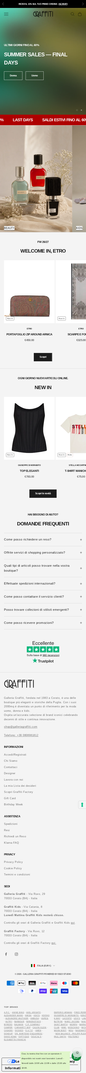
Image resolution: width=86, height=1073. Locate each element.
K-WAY (57, 1018)
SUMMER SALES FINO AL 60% (43, 4)
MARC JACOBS (72, 1022)
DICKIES (19, 1031)
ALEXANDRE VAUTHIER (16, 1018)
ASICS (37, 1015)
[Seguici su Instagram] (16, 954)
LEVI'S (77, 1018)
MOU (71, 1031)
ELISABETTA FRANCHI (15, 1040)
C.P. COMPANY (32, 1025)
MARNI (82, 1025)
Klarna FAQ (11, 842)
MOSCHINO (73, 1028)
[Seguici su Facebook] (6, 954)
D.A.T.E (29, 1031)
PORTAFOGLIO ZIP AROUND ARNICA (29, 334)
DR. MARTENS (22, 1034)
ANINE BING (18, 1012)
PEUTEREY (73, 1037)
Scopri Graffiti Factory (18, 791)
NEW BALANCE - (63, 1034)
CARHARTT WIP (22, 1028)
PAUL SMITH (60, 1037)
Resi (7, 830)
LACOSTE (67, 1018)
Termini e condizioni (17, 874)
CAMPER (8, 1028)
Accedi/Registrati (15, 754)
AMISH (28, 1015)
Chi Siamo (10, 760)
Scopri (43, 357)
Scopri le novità (43, 493)
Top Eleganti (29, 470)
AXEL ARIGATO (33, 1012)
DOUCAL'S (36, 1037)
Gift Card (10, 798)
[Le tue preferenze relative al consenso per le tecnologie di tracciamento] (82, 805)
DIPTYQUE (24, 1037)
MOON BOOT (60, 1031)
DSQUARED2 (36, 1034)
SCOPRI (14, 72)
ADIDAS (45, 1015)
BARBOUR (19, 1022)
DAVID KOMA (10, 1037)
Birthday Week (13, 804)
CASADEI (8, 1031)
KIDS (79, 228)
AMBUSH (34, 1018)
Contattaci (10, 767)
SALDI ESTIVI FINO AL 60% (57, 120)
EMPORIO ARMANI (63, 1012)
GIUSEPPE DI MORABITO (29, 465)
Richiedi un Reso (15, 836)
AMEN (38, 1031)
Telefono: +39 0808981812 (21, 735)
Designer (9, 773)
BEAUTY (9, 228)
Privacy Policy (13, 862)
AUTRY (8, 1022)
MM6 (64, 1028)
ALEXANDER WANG (13, 1015)
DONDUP (8, 1034)
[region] (43, 61)
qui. (53, 942)
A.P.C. (7, 1012)
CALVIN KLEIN (39, 1028)
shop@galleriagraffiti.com (20, 726)
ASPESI (44, 1018)
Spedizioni (11, 823)
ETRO (29, 329)
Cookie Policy (13, 868)
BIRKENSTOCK (33, 1022)
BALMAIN (18, 1025)
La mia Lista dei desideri (20, 785)
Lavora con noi (13, 779)
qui (73, 922)
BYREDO (8, 1025)
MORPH (73, 1025)
